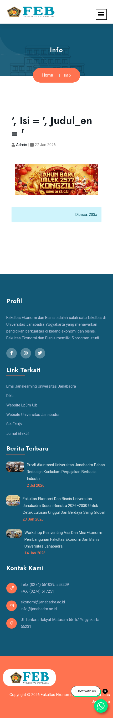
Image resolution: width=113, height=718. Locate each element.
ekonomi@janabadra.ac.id (43, 602)
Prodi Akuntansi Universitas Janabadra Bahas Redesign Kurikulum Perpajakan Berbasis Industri (66, 472)
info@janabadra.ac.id (39, 609)
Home (47, 75)
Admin (21, 144)
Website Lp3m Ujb (21, 405)
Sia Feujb (14, 424)
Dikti (9, 395)
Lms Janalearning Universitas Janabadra (41, 386)
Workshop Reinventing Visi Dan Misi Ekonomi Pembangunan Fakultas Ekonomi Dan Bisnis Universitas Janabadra (63, 539)
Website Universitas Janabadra (32, 414)
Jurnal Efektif (17, 433)
